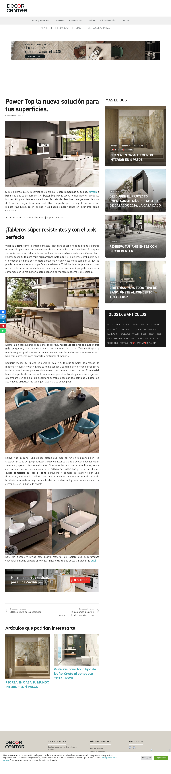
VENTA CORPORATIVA (99, 27)
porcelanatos (144, 338)
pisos (143, 334)
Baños (110, 325)
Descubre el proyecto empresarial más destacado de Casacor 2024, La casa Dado (135, 200)
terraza (93, 191)
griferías (152, 329)
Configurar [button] (146, 757)
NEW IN (44, 27)
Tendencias (112, 343)
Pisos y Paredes (114, 338)
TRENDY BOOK (62, 27)
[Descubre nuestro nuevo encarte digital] (85, 50)
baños (118, 325)
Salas (155, 338)
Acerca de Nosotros (97, 752)
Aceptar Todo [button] (160, 757)
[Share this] (3, 312)
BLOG (78, 27)
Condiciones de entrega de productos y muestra (62, 748)
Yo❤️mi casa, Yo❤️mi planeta (143, 343)
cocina (126, 325)
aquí (93, 560)
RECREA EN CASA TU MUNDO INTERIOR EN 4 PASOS (27, 684)
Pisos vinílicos (154, 334)
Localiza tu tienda (96, 748)
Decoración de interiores (119, 329)
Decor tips (156, 325)
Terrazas (124, 343)
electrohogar (140, 329)
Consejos (144, 325)
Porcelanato (130, 338)
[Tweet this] (3, 316)
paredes (135, 334)
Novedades (125, 334)
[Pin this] (3, 326)
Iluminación (112, 334)
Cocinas (134, 325)
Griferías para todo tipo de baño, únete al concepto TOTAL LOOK (75, 673)
